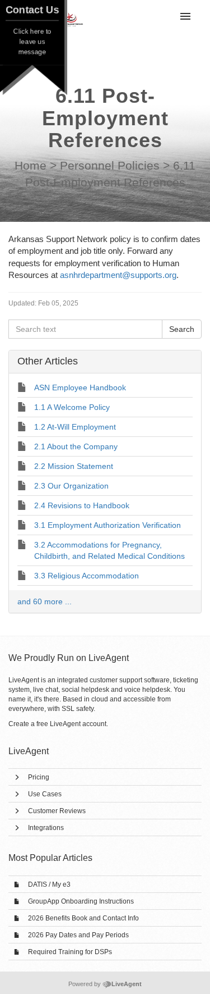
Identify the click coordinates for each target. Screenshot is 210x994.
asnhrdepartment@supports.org (118, 275)
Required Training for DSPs (70, 952)
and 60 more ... (44, 601)
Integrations (46, 828)
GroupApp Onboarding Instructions (81, 901)
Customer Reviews (57, 811)
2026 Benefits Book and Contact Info (83, 918)
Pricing (38, 777)
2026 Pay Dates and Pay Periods (78, 935)
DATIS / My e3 (49, 884)
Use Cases (45, 794)
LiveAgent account (78, 724)
